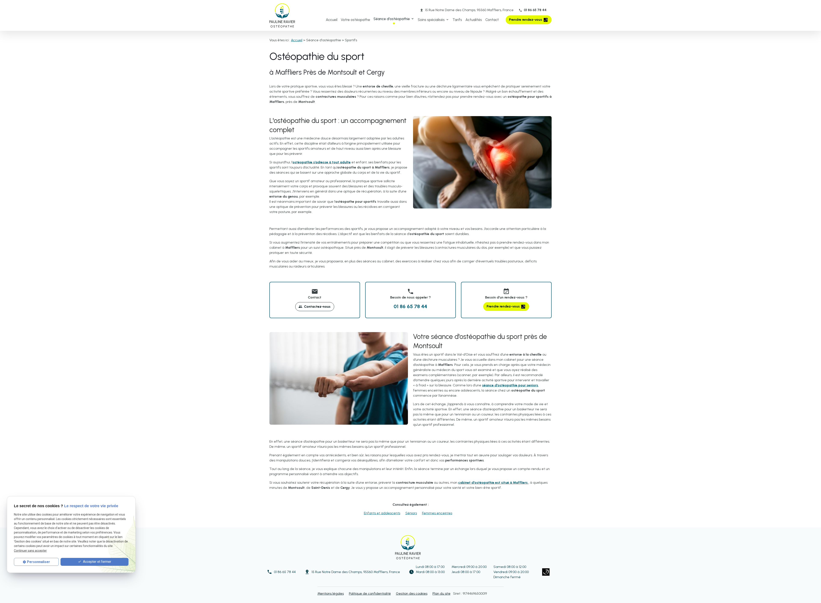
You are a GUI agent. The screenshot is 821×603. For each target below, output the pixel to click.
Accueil (331, 20)
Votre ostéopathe (355, 20)
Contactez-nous (314, 306)
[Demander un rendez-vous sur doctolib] (545, 572)
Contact (492, 20)
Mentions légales (330, 593)
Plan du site (441, 593)
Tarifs (457, 20)
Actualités (473, 20)
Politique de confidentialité (370, 593)
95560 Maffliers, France (469, 10)
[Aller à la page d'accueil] (282, 15)
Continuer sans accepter (30, 550)
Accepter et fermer (96, 562)
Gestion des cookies (411, 593)
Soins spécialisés (431, 20)
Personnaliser (38, 562)
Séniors (411, 513)
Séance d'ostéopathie (392, 19)
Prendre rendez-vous (526, 20)
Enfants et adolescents (382, 513)
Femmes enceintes (437, 513)
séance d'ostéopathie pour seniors (510, 385)
